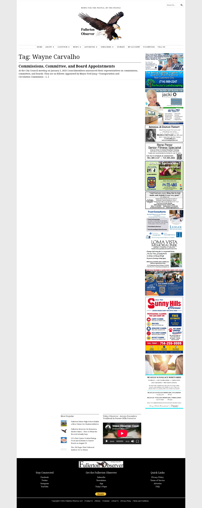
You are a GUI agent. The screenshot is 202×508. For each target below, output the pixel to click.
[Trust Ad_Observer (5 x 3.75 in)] (164, 238)
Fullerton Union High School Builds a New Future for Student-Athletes (85, 422)
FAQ (158, 486)
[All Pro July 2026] (164, 123)
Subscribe (106, 47)
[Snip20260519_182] (164, 295)
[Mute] (132, 441)
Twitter (45, 480)
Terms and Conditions (141, 501)
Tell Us (161, 47)
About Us (115, 501)
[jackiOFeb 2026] (164, 106)
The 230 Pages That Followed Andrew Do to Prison (82, 448)
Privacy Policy (157, 477)
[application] (122, 433)
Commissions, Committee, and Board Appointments (67, 66)
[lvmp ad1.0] (164, 267)
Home (39, 47)
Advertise (89, 47)
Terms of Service (157, 480)
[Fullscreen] (137, 441)
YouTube (44, 486)
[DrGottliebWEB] (164, 141)
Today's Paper (101, 486)
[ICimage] (164, 353)
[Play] (106, 441)
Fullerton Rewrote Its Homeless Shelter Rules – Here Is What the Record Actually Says (84, 431)
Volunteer (149, 47)
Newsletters (101, 480)
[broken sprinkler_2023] (164, 190)
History (98, 501)
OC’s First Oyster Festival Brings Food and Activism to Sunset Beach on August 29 (83, 440)
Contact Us (89, 501)
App (101, 483)
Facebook (45, 477)
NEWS (76, 47)
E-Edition (62, 47)
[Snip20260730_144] (164, 160)
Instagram (45, 483)
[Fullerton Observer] (101, 28)
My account (134, 47)
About (48, 47)
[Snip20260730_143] (164, 209)
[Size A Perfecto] (164, 88)
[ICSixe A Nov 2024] (164, 70)
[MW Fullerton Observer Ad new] (164, 408)
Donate (121, 47)
